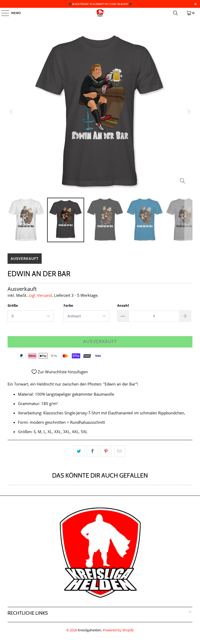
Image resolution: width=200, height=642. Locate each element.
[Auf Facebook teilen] (92, 451)
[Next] (188, 112)
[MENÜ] (2, 13)
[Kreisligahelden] (100, 13)
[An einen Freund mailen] (119, 451)
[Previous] (11, 112)
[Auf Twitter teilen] (78, 451)
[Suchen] (175, 13)
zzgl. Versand (40, 295)
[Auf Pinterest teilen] (106, 451)
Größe (13, 305)
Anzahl (123, 305)
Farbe (68, 305)
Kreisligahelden (89, 630)
